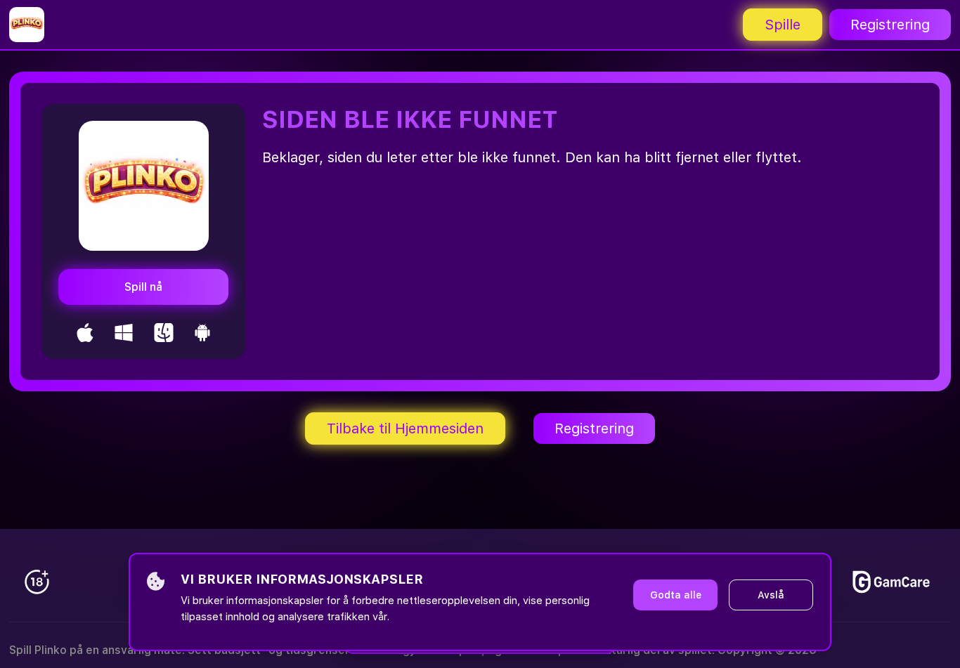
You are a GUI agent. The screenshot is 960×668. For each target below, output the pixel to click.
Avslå (771, 595)
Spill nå (143, 287)
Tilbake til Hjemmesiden (405, 428)
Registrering (890, 24)
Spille (782, 24)
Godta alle (675, 595)
